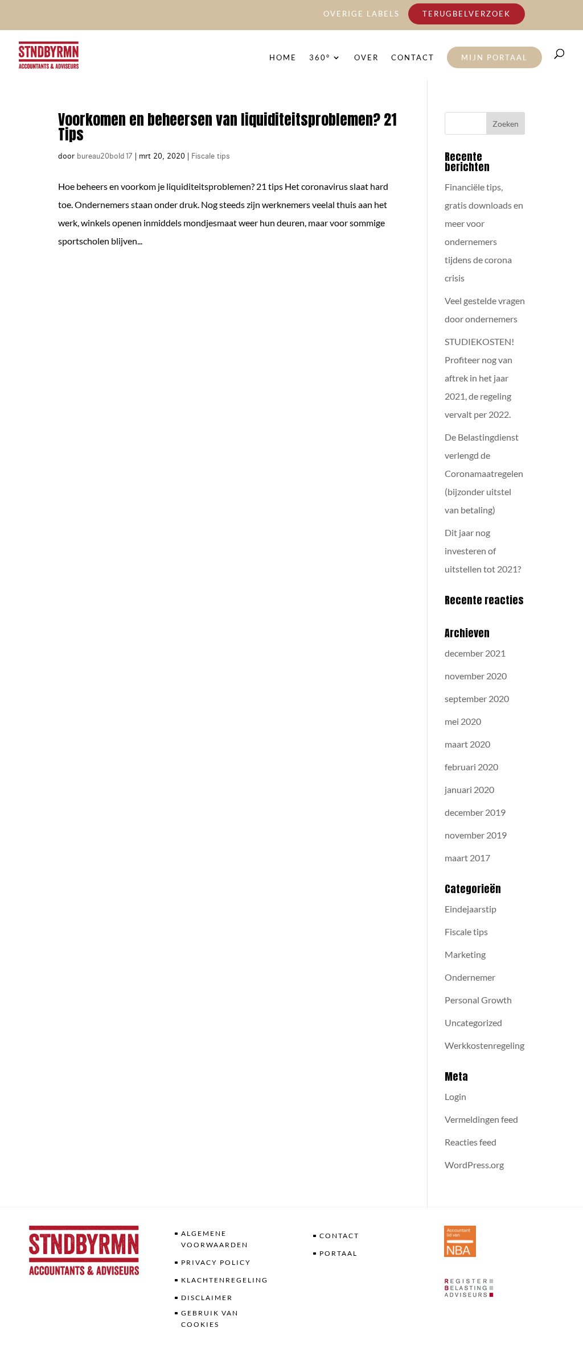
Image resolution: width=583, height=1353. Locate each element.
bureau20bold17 (105, 156)
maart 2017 (467, 857)
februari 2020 (471, 766)
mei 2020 (463, 721)
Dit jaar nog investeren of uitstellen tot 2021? (483, 550)
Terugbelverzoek (466, 13)
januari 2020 (469, 789)
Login (455, 1096)
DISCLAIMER (207, 1297)
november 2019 (476, 834)
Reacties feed (470, 1141)
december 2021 (475, 653)
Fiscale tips (210, 156)
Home (283, 57)
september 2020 (477, 698)
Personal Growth (478, 999)
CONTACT (339, 1235)
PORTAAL (338, 1253)
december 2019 (475, 812)
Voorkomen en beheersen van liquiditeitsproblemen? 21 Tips (227, 127)
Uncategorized (473, 1022)
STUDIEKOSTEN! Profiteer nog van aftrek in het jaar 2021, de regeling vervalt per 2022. (479, 378)
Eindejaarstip (470, 908)
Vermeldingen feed (481, 1119)
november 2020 (476, 675)
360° (319, 57)
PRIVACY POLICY (216, 1262)
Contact (412, 57)
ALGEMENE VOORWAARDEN (214, 1239)
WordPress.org (474, 1164)
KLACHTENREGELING (224, 1280)
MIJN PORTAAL (494, 57)
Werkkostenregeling (484, 1045)
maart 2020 (467, 743)
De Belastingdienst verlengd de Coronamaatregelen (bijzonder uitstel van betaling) (484, 473)
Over (366, 57)
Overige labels (361, 14)
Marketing (465, 954)
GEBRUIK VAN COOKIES (210, 1319)
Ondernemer (470, 977)
